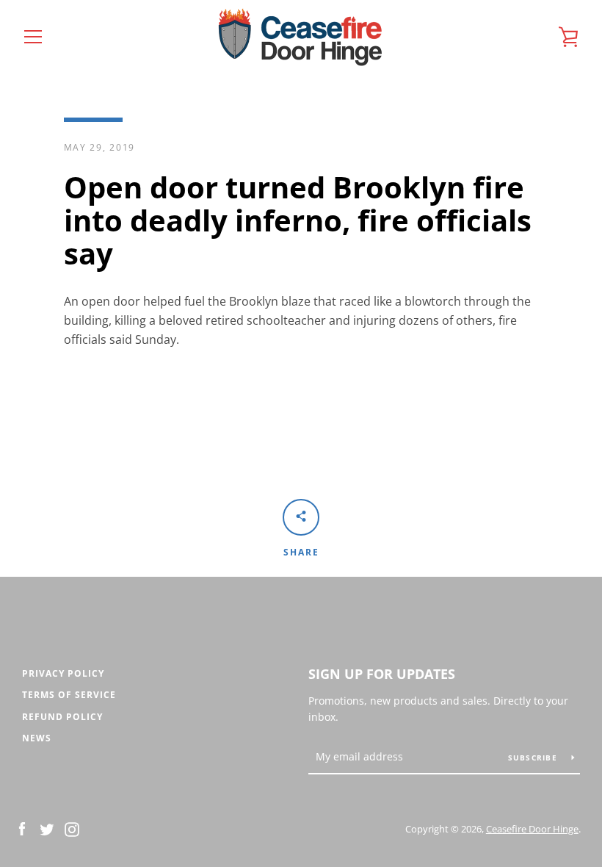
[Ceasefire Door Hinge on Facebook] (22, 828)
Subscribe (534, 757)
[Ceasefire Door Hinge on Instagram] (72, 828)
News (36, 738)
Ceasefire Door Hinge (532, 828)
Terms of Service (69, 694)
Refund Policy (62, 716)
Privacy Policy (63, 673)
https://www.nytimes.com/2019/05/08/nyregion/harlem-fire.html (288, 467)
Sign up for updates (381, 674)
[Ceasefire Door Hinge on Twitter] (47, 828)
